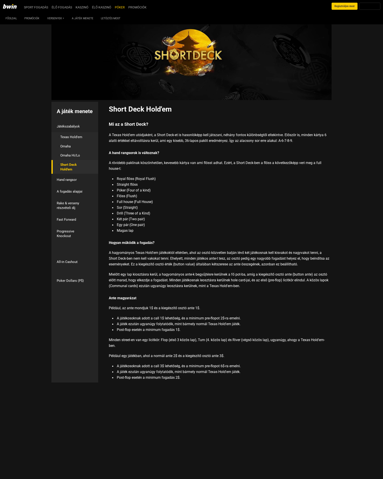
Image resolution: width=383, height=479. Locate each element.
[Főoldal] (12, 6)
